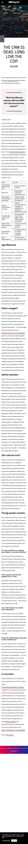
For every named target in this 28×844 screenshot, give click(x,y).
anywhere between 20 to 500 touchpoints (13, 333)
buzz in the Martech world (11, 80)
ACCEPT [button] (14, 840)
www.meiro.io (10, 735)
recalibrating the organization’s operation (12, 687)
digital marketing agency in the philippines (13, 730)
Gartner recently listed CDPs (17, 152)
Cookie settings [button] (6, 840)
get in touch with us (10, 721)
